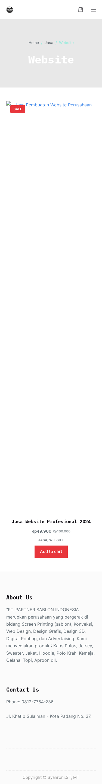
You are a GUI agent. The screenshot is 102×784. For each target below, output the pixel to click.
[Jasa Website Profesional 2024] (51, 306)
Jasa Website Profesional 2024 (51, 521)
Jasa (42, 540)
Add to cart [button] (51, 551)
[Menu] (93, 9)
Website (56, 540)
